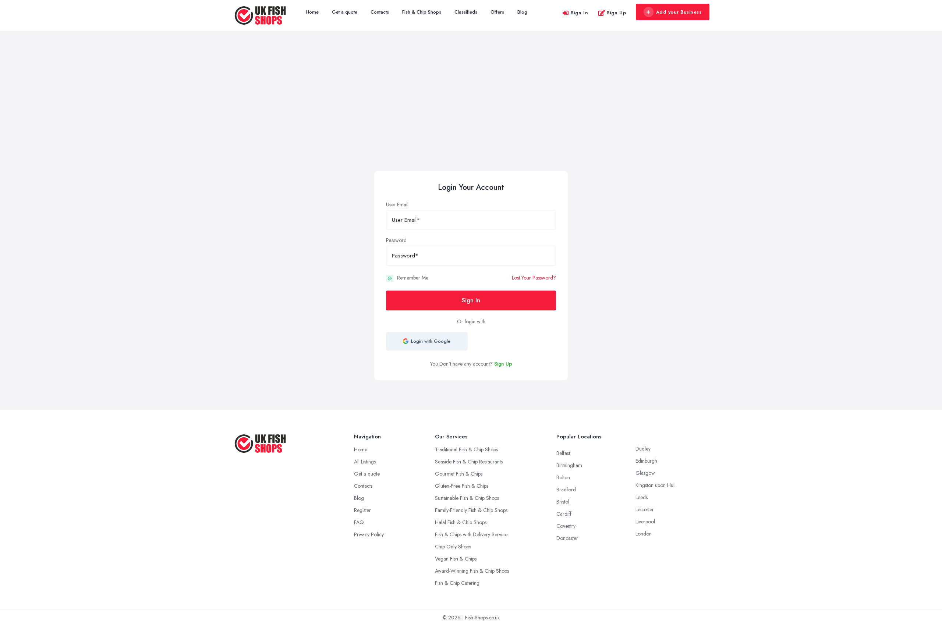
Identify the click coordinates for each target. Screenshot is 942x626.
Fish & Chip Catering (457, 583)
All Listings (365, 461)
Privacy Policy (369, 534)
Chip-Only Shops (453, 546)
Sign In (579, 12)
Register (362, 510)
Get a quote (344, 11)
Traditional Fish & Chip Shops (466, 449)
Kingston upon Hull (655, 485)
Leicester (644, 509)
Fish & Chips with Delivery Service (471, 534)
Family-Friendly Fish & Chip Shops (471, 510)
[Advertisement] (471, 115)
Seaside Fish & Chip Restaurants (469, 461)
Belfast (563, 453)
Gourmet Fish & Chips (458, 473)
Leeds (641, 497)
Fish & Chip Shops (421, 11)
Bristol (562, 501)
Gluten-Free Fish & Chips (461, 486)
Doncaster (567, 538)
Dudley (643, 448)
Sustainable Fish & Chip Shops (467, 498)
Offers (497, 11)
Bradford (566, 489)
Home (312, 11)
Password (396, 240)
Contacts (380, 11)
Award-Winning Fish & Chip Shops (472, 571)
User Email (397, 204)
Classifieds (465, 11)
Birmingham (569, 465)
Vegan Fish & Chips (456, 558)
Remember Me (412, 277)
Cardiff (563, 513)
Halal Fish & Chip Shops (460, 522)
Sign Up (616, 12)
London (643, 533)
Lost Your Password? (534, 277)
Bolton (563, 477)
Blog (522, 11)
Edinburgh (646, 461)
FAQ (359, 522)
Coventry (566, 526)
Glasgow (645, 473)
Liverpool (645, 521)
